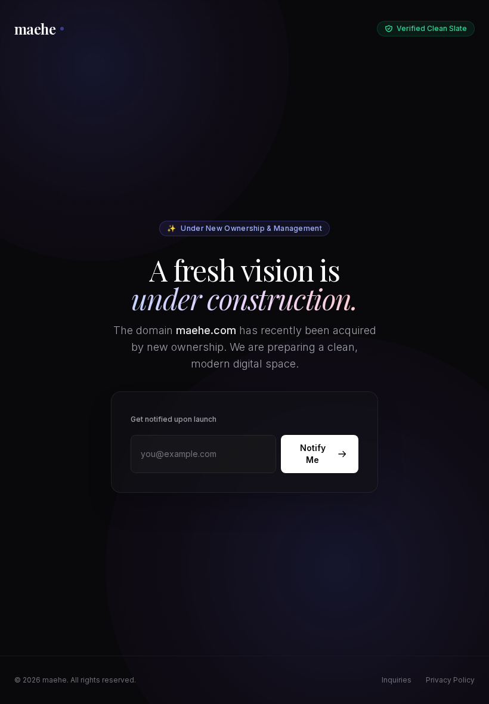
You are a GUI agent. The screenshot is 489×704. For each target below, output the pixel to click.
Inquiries (396, 679)
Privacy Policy (450, 679)
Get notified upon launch (173, 419)
